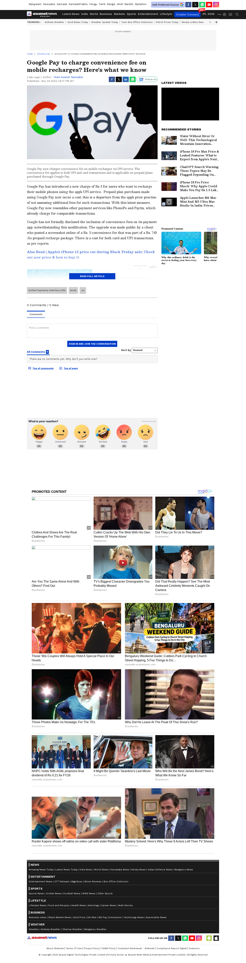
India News (86, 869)
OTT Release (61, 881)
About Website (55, 948)
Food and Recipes (58, 905)
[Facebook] (188, 4)
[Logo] (43, 14)
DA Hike (91, 917)
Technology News (134, 917)
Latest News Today (66, 869)
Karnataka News (120, 869)
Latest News (70, 13)
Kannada (62, 4)
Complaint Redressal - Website (135, 948)
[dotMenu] (219, 14)
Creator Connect (187, 14)
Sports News (36, 893)
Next (216, 22)
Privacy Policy (91, 948)
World (94, 13)
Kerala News (138, 869)
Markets (119, 13)
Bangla (111, 4)
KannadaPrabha (78, 4)
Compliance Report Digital (171, 948)
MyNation (140, 4)
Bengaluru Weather (95, 929)
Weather (34, 929)
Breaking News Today (41, 869)
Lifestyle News (37, 905)
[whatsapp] (202, 4)
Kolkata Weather (54, 22)
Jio (83, 290)
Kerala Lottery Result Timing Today (202, 22)
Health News (78, 905)
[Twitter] (195, 4)
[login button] (225, 14)
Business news (37, 917)
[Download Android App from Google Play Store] (209, 938)
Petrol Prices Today (167, 22)
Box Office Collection (116, 881)
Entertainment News (40, 881)
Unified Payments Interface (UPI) (47, 290)
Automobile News (156, 917)
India (84, 13)
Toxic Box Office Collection (137, 22)
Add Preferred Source (165, 4)
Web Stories (125, 905)
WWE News (88, 893)
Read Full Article (92, 276)
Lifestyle (166, 13)
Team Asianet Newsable (68, 77)
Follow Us (150, 79)
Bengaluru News (184, 869)
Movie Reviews (92, 881)
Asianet (42, 937)
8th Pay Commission (110, 917)
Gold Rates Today (77, 22)
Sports (131, 13)
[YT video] (209, 4)
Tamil (102, 4)
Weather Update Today (104, 22)
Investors (194, 948)
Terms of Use (74, 948)
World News (101, 869)
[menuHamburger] (231, 14)
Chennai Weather (72, 929)
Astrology (93, 905)
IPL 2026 (208, 13)
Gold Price (79, 917)
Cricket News (53, 893)
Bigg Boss (76, 881)
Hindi (120, 4)
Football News (71, 893)
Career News (108, 905)
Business (106, 13)
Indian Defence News (160, 869)
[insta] (216, 4)
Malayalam (35, 4)
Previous (210, 22)
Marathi (128, 4)
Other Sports (105, 893)
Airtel (73, 290)
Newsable (49, 4)
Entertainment (148, 13)
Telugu (93, 4)
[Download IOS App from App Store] (216, 938)
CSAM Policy (108, 948)
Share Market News (59, 917)
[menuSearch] (237, 14)
